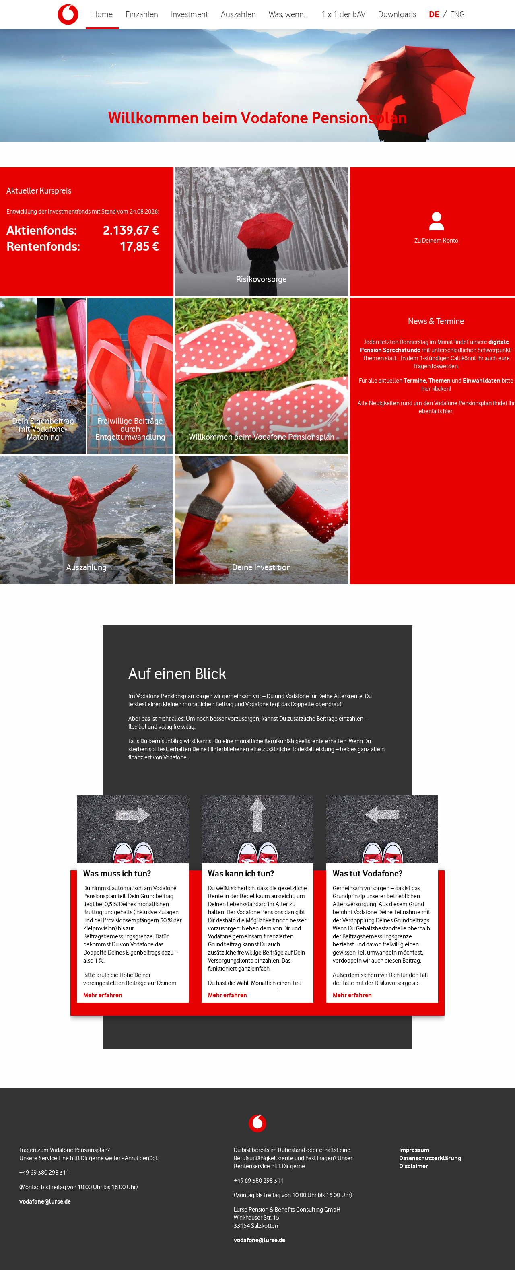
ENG (457, 14)
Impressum (414, 1150)
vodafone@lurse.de (45, 1201)
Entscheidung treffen (257, 14)
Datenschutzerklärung (430, 1158)
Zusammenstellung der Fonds (214, 14)
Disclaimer (413, 1166)
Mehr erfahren (102, 994)
